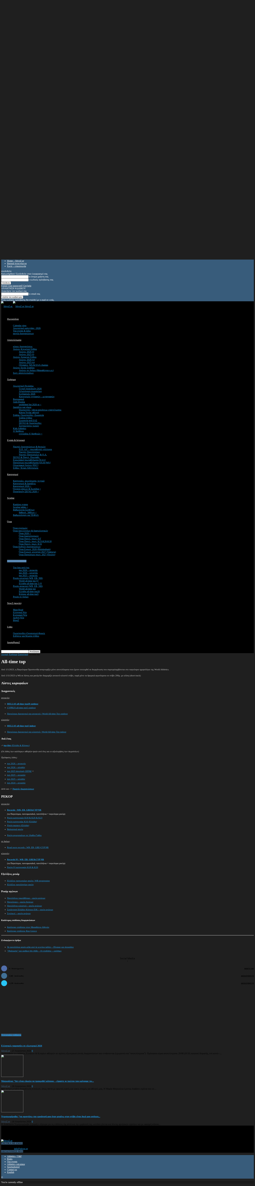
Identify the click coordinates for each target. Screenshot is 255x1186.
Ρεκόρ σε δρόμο (20, 597)
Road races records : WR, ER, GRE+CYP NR (28, 847)
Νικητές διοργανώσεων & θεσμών (29, 446)
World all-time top (27, 589)
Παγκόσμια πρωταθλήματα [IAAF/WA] (31, 462)
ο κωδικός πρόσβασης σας (40, 279)
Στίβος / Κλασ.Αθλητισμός (25, 468)
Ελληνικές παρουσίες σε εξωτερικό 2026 (21, 1045)
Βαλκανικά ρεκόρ (15, 829)
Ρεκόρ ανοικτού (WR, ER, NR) (28, 586)
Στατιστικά (23, 654)
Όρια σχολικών (20, 528)
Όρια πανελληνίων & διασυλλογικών (30, 530)
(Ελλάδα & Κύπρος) (17, 745)
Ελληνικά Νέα (20, 612)
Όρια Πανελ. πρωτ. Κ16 (30, 544)
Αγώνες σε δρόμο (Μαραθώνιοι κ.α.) (36, 370)
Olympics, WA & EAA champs (33, 365)
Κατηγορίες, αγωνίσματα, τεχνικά (28, 481)
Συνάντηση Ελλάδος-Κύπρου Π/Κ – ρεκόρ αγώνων (30, 909)
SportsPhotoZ (13, 642)
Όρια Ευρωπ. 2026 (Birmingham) (34, 549)
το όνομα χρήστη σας (38, 276)
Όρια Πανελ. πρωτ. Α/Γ (30, 538)
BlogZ (16, 620)
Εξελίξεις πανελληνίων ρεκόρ (20, 884)
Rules (9, 1159)
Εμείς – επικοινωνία (16, 266)
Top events (12, 1161)
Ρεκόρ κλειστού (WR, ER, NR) (28, 578)
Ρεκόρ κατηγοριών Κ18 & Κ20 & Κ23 (24, 818)
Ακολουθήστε (247, 976)
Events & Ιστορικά (16, 440)
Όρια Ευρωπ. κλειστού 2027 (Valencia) (37, 552)
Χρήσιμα (11, 379)
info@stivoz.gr (21, 1148)
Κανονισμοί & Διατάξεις (24, 483)
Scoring (10, 498)
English (10, 1172)
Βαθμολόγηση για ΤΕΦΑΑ (26, 515)
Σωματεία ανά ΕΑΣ (28, 420)
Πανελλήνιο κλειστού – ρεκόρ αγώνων (24, 906)
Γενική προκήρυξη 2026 (30, 388)
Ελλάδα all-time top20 (29, 591)
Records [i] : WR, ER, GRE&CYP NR (25, 859)
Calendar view (20, 325)
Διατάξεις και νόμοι (22, 407)
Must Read (18, 609)
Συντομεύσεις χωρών (29, 426)
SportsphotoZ (13, 1167)
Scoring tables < (20, 507)
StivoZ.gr (5, 1051)
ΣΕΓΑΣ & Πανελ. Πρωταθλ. (26, 457)
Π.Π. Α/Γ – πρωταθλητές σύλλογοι (35, 449)
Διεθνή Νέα (18, 617)
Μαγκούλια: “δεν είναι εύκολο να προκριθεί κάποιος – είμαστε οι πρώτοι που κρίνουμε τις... (47, 1081)
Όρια (9, 521)
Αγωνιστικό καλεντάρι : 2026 (27, 328)
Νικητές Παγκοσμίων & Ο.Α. (33, 454)
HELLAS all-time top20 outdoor (22, 704)
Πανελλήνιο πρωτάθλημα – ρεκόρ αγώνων (26, 898)
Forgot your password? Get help (16, 285)
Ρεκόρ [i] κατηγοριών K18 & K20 (22, 867)
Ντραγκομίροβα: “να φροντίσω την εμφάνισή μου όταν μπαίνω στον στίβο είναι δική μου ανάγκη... (50, 1116)
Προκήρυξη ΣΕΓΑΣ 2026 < (26, 491)
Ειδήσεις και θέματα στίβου (26, 636)
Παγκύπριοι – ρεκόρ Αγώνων (20, 902)
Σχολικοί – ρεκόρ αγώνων (19, 913)
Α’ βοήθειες (18, 431)
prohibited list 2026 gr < (30, 404)
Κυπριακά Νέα (20, 615)
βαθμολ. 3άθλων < (28, 512)
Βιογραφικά (18, 399)
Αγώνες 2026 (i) (26, 352)
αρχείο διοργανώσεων (23, 333)
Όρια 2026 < (25, 533)
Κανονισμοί (12, 474)
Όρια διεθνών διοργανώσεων (27, 546)
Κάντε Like (249, 968)
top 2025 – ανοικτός (28, 575)
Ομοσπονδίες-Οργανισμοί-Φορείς (29, 633)
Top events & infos (22, 331)
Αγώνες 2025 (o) (27, 362)
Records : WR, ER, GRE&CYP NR (24, 810)
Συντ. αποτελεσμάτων (23, 373)
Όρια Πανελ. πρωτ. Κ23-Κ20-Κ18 (35, 541)
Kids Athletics (19, 428)
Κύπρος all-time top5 (29, 594)
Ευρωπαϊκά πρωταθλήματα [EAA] (29, 460)
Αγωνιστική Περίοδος (23, 386)
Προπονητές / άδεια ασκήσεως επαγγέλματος (40, 410)
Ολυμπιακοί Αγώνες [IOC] (25, 465)
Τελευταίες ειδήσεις (11, 1035)
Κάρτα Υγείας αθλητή (29, 412)
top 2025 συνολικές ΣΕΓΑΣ (19, 771)
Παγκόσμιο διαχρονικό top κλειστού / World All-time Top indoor (36, 732)
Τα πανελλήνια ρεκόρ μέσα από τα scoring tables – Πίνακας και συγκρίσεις (40, 947)
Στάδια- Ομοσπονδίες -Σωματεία (28, 415)
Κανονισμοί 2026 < (22, 486)
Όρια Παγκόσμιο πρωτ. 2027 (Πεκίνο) (37, 554)
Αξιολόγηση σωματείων (30, 391)
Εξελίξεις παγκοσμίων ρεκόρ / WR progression (28, 881)
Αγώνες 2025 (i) (26, 354)
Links (9, 627)
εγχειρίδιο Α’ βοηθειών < (30, 433)
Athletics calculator (16, 1164)
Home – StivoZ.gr (15, 261)
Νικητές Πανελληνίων (29, 452)
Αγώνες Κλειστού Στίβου (25, 349)
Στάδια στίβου (25, 418)
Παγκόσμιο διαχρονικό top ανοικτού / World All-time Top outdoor (37, 714)
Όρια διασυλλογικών (29, 536)
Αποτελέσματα (14, 340)
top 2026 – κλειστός (28, 573)
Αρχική (4, 654)
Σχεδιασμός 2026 (27, 394)
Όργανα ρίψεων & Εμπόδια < (27, 489)
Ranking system (20, 504)
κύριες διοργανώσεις (22, 346)
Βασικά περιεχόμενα (17, 263)
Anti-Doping (19, 402)
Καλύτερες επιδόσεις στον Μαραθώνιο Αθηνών (28, 927)
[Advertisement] (23, 1011)
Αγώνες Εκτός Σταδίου (24, 367)
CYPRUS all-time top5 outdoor (21, 707)
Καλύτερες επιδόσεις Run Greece (22, 931)
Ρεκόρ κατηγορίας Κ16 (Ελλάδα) (22, 821)
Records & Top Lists (16, 561)
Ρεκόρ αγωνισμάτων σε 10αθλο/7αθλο (24, 835)
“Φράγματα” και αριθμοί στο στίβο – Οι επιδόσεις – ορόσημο (34, 951)
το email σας (34, 294)
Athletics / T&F (14, 1156)
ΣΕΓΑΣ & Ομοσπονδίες (30, 423)
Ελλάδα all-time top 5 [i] (30, 583)
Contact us (12, 1169)
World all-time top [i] (28, 581)
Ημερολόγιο (13, 319)
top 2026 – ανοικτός (28, 570)
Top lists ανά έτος (21, 567)
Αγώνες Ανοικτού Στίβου (24, 357)
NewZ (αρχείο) (14, 603)
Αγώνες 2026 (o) (27, 359)
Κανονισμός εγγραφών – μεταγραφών (36, 396)
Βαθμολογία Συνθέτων (24, 510)
